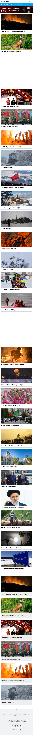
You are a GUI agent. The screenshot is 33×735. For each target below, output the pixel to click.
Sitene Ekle (17, 716)
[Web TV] (29, 1)
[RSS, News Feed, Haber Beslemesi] (17, 726)
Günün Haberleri (18, 714)
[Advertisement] (16, 71)
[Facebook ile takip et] (12, 726)
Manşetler (10, 714)
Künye (24, 714)
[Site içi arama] (20, 726)
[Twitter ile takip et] (15, 726)
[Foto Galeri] (31, 1)
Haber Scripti (15, 729)
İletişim (29, 714)
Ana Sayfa (4, 714)
